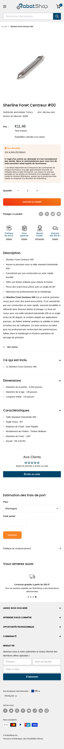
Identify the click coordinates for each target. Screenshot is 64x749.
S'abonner (32, 676)
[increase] (37, 190)
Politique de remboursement (17, 548)
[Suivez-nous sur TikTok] (35, 711)
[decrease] (18, 190)
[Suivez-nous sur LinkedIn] (41, 711)
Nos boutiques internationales (15, 691)
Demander (39, 239)
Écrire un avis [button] (32, 474)
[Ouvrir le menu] (4, 6)
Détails (9, 239)
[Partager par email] (59, 214)
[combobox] (28, 16)
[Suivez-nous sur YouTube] (29, 711)
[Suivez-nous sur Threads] (46, 711)
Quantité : (8, 190)
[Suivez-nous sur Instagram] (17, 711)
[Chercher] (57, 16)
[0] (58, 6)
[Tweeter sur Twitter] (53, 214)
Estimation (12, 535)
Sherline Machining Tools (18, 112)
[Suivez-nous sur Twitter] (11, 711)
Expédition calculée (24, 137)
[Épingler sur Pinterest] (47, 214)
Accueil (4, 26)
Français (10, 696)
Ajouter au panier (32, 202)
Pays (5, 502)
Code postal (9, 516)
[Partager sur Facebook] (41, 214)
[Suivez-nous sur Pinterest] (23, 711)
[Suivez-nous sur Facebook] (5, 711)
